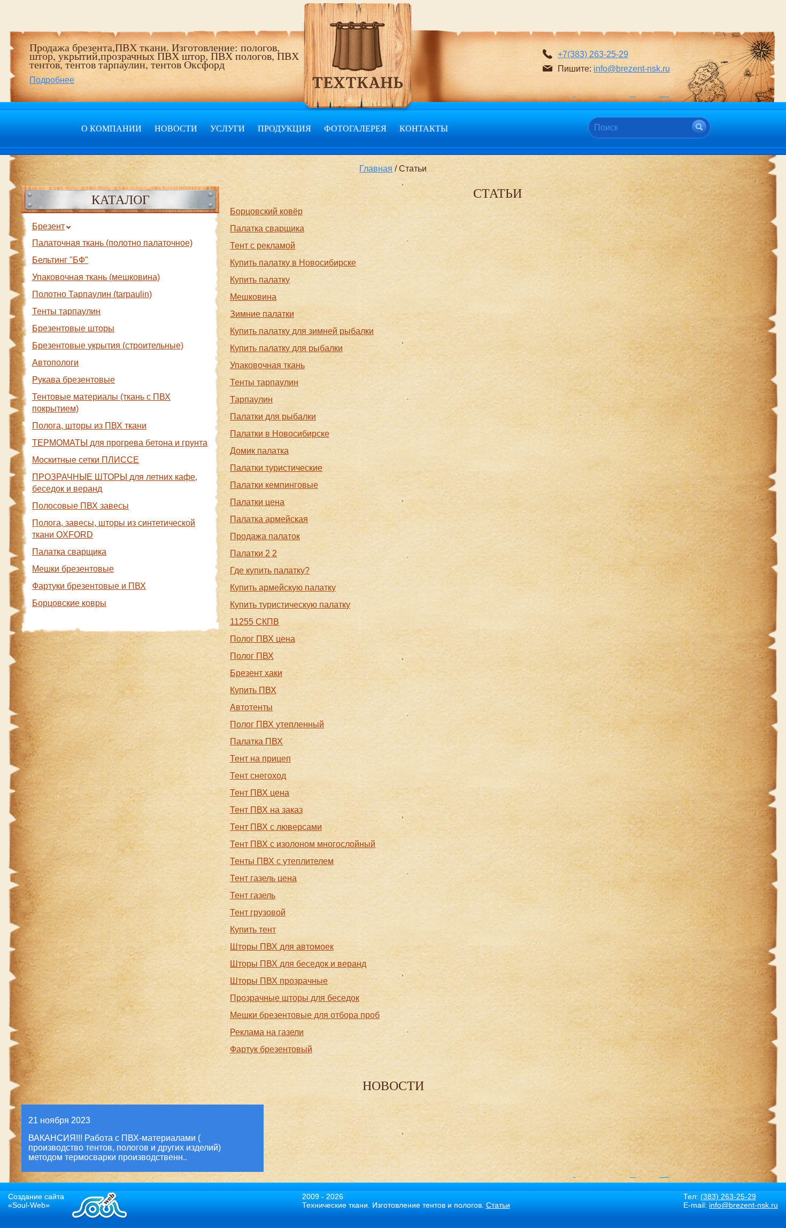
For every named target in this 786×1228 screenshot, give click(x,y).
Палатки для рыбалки (273, 416)
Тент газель (252, 895)
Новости (176, 128)
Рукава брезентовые (73, 379)
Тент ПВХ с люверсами (276, 826)
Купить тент (253, 929)
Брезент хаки (256, 673)
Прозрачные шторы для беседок (294, 997)
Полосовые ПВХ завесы (80, 505)
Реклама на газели (267, 1032)
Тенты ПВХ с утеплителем (282, 861)
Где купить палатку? (270, 570)
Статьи (498, 1205)
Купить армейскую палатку (283, 587)
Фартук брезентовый (271, 1049)
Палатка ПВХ (256, 741)
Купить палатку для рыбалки (286, 348)
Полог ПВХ (252, 655)
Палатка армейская (269, 519)
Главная (375, 168)
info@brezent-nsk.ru (632, 68)
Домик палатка (259, 450)
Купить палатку (260, 279)
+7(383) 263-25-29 (593, 54)
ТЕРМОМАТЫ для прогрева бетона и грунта (119, 442)
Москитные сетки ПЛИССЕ (85, 459)
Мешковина (253, 296)
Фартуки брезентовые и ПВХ (89, 585)
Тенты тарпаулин (66, 311)
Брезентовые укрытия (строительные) (107, 345)
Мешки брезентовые (73, 568)
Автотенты (251, 707)
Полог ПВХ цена (262, 638)
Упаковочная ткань (267, 365)
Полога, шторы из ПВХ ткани (89, 425)
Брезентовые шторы (73, 328)
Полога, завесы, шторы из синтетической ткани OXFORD (113, 528)
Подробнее (51, 79)
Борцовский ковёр (266, 211)
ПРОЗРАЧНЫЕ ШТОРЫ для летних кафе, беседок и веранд (114, 482)
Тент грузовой (258, 912)
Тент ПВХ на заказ (266, 809)
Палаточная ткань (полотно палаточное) (112, 242)
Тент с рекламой (262, 245)
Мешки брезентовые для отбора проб (305, 1015)
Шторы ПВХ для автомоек (282, 946)
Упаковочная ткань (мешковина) (96, 277)
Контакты (423, 128)
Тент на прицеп (260, 758)
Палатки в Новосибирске (279, 433)
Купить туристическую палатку (290, 604)
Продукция (284, 128)
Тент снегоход (258, 775)
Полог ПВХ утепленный (277, 724)
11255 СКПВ (254, 621)
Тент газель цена (263, 878)
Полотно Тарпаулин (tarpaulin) (92, 294)
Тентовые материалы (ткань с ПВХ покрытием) (101, 402)
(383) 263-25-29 (728, 1196)
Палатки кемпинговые (274, 484)
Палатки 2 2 (253, 553)
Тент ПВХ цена (259, 792)
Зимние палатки (262, 313)
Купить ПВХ (253, 690)
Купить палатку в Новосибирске (293, 262)
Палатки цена (257, 502)
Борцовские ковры (69, 603)
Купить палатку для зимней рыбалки (302, 331)
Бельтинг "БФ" (60, 260)
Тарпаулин (251, 399)
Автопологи (55, 362)
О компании (111, 128)
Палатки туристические (276, 467)
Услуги (227, 128)
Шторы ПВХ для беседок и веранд (298, 963)
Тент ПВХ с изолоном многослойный (302, 844)
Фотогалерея (355, 128)
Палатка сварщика (69, 551)
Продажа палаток (265, 536)
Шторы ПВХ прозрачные (279, 980)
